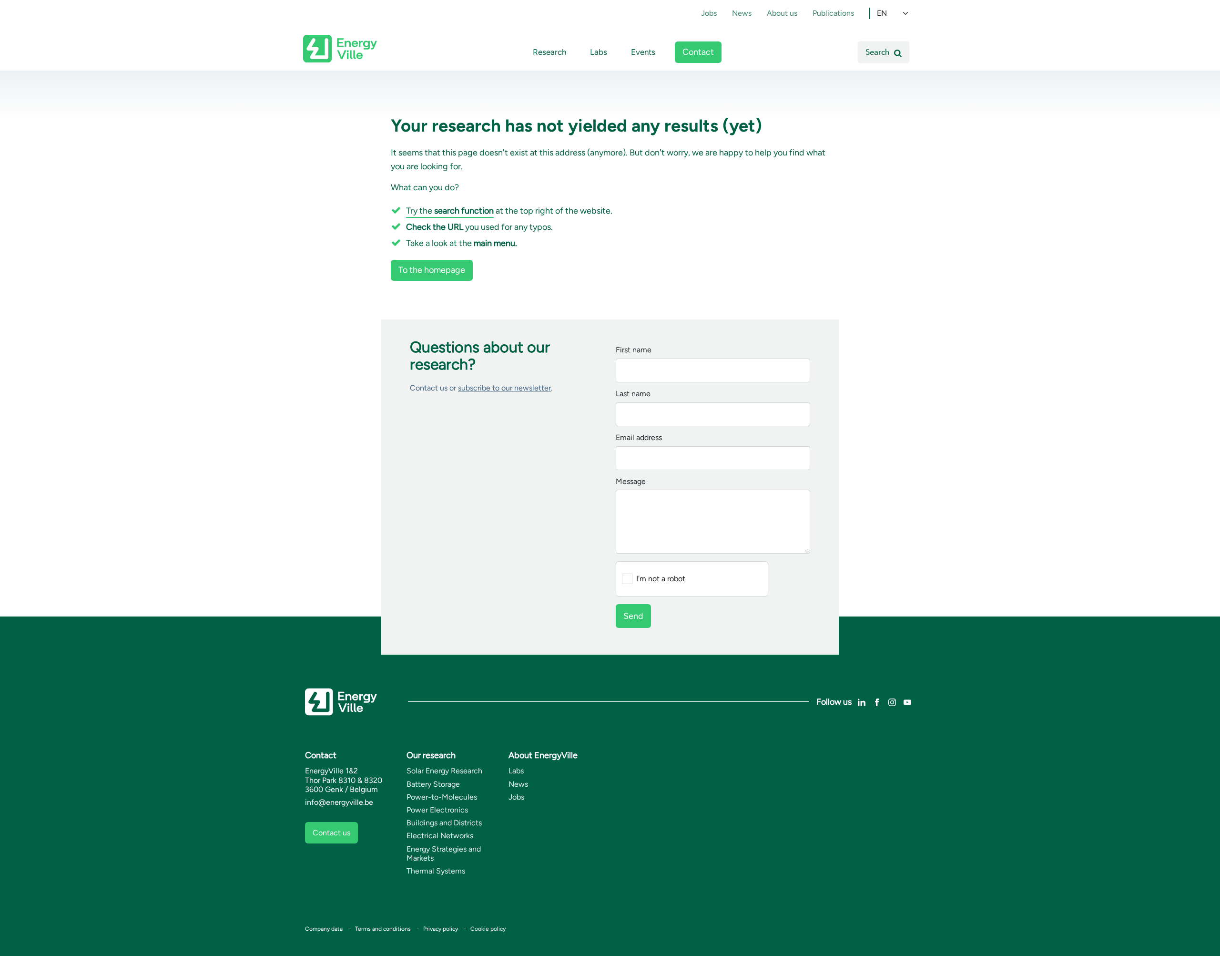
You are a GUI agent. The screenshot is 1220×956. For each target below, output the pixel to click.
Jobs (709, 13)
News (742, 13)
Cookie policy (488, 928)
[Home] (340, 48)
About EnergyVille (543, 755)
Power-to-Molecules (442, 797)
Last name (633, 394)
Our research (431, 755)
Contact (698, 52)
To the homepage (431, 270)
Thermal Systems (436, 870)
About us (782, 13)
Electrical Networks (440, 835)
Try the (450, 211)
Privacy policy (440, 928)
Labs (598, 52)
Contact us (331, 832)
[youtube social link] (907, 702)
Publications (833, 13)
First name (633, 350)
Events (643, 52)
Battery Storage (433, 784)
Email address (639, 438)
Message (631, 482)
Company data (324, 928)
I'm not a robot (660, 579)
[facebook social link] (876, 702)
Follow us (834, 702)
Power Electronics (437, 809)
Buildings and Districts (444, 822)
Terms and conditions (383, 928)
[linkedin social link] (861, 702)
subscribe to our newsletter (504, 387)
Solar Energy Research (444, 770)
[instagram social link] (892, 702)
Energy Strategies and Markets (444, 853)
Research (549, 52)
